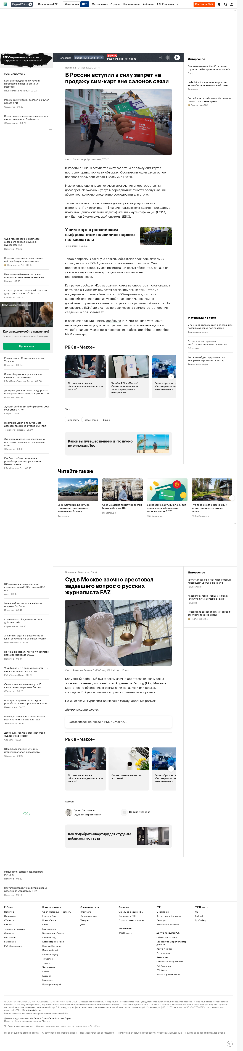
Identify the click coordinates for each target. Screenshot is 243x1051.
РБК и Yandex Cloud (14, 674)
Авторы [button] (69, 801)
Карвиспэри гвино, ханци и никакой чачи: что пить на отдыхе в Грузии (208, 597)
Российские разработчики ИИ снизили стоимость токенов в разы (209, 99)
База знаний (10, 941)
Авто (6, 593)
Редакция (161, 920)
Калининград (49, 937)
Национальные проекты (16, 90)
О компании (163, 911)
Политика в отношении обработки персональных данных (150, 1032)
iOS (196, 911)
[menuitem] (48, 4)
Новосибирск (49, 920)
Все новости (13, 74)
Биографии (9, 937)
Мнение (8, 281)
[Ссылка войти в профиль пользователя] (231, 4)
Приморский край (51, 984)
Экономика (9, 723)
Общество (9, 106)
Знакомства (162, 957)
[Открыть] (26, 4)
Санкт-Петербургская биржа (56, 1018)
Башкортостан (49, 928)
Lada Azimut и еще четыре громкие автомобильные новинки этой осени (208, 83)
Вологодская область (53, 932)
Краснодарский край (53, 941)
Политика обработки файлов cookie (205, 1032)
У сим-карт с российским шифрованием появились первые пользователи (100, 235)
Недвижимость (12, 642)
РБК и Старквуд (200, 515)
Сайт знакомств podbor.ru (170, 961)
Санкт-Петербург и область (56, 911)
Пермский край (50, 950)
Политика (9, 248)
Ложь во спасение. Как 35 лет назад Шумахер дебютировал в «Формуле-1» (209, 67)
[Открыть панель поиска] (225, 4)
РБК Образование (13, 945)
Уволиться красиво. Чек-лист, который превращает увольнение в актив (209, 581)
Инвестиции (10, 707)
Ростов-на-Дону (50, 954)
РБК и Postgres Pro (13, 468)
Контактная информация (169, 915)
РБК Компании (155, 515)
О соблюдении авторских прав (59, 1032)
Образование (11, 122)
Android (199, 915)
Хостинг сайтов (164, 948)
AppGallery (200, 920)
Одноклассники (88, 915)
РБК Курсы (162, 969)
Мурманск (47, 979)
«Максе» (119, 721)
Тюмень (46, 962)
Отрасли (8, 739)
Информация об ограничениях (21, 1032)
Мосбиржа (35, 1018)
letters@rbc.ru (33, 1010)
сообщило (113, 320)
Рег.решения (163, 952)
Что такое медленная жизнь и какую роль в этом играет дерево (209, 508)
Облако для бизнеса (167, 937)
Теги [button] (67, 409)
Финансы (9, 932)
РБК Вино (192, 602)
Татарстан (47, 958)
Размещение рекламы (168, 924)
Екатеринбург (49, 915)
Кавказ (45, 971)
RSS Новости (125, 932)
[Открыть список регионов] (219, 4)
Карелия (46, 975)
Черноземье (48, 967)
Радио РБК (18, 4)
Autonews (193, 89)
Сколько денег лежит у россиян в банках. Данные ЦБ (122, 506)
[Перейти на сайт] (26, 60)
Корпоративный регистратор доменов (172, 943)
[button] (219, 4)
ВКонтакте (85, 911)
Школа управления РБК (168, 974)
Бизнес (8, 924)
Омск (45, 924)
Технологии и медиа (14, 429)
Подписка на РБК (127, 915)
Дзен (82, 924)
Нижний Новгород (51, 945)
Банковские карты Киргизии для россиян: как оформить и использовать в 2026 (166, 508)
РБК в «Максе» (80, 347)
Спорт (7, 413)
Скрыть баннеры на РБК (130, 911)
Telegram (85, 920)
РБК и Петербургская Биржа (18, 381)
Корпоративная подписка (131, 920)
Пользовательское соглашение (97, 1032)
